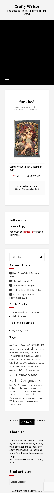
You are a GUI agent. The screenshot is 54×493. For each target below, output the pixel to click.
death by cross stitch (30, 353)
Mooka (40, 385)
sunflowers (37, 391)
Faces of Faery (21, 359)
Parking (12, 388)
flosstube (20, 362)
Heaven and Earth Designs (25, 312)
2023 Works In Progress (24, 286)
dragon (27, 356)
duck (32, 356)
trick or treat (24, 398)
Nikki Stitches (19, 316)
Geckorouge (26, 366)
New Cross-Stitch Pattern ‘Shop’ (24, 275)
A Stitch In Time (36, 345)
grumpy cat (13, 371)
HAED (22, 370)
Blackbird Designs (15, 349)
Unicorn (35, 398)
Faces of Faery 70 (31, 359)
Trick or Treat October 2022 (26, 290)
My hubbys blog (20, 331)
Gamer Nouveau (38, 363)
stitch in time (22, 391)
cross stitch (30, 349)
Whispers (14, 401)
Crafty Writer (27, 6)
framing (29, 363)
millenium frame (31, 385)
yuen (19, 405)
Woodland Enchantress (29, 401)
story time (30, 391)
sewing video (36, 388)
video (40, 398)
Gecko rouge (15, 366)
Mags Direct (15, 453)
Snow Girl (13, 391)
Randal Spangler (23, 388)
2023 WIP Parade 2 (22, 281)
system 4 (12, 395)
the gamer (20, 395)
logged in (28, 232)
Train (26, 395)
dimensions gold (16, 356)
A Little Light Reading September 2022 (22, 296)
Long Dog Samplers (17, 385)
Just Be (37, 381)
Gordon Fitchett (36, 366)
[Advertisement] (27, 48)
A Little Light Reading (18, 345)
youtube (13, 404)
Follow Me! (28, 422)
